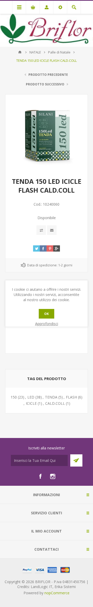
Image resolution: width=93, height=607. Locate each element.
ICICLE (31, 403)
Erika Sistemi (65, 586)
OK (46, 314)
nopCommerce (56, 592)
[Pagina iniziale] (19, 52)
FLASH (71, 397)
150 (14, 397)
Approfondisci (46, 323)
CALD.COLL (55, 403)
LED (30, 397)
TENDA (51, 397)
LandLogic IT (41, 586)
